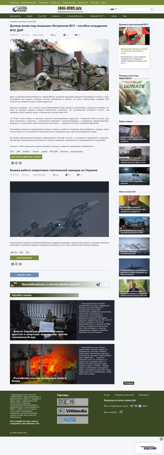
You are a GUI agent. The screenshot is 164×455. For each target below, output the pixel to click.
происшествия (76, 151)
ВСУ (12, 151)
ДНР (18, 151)
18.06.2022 (19, 35)
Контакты (144, 395)
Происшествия (69, 2)
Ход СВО (42, 16)
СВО (27, 252)
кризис (44, 151)
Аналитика (83, 2)
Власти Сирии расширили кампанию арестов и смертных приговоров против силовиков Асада (39, 334)
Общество (55, 2)
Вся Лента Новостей (27, 22)
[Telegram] (16, 163)
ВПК (21, 252)
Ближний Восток (75, 16)
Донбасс (26, 151)
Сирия (29, 16)
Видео (104, 2)
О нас (107, 395)
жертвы (36, 151)
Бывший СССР (97, 16)
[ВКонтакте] (12, 163)
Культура (94, 2)
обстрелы (64, 151)
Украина (56, 16)
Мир (125, 16)
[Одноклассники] (20, 163)
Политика (14, 2)
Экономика (43, 2)
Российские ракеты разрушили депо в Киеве (39, 379)
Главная (13, 22)
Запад (114, 16)
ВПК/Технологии (28, 2)
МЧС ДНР (54, 151)
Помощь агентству (124, 395)
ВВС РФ (14, 252)
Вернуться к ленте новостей (120, 400)
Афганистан (15, 16)
